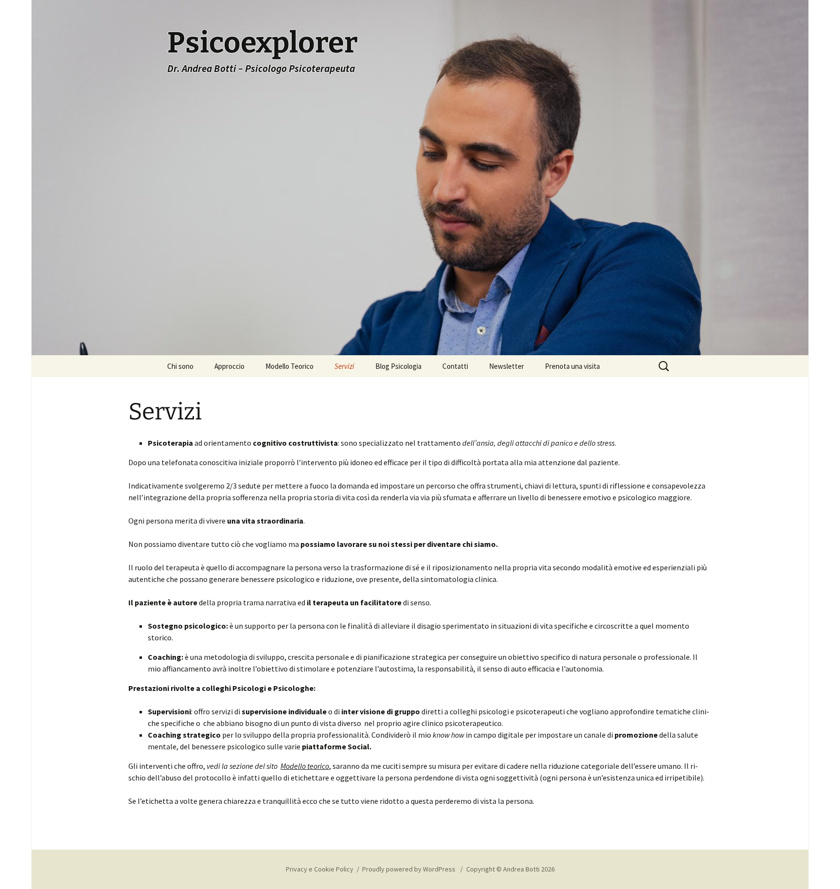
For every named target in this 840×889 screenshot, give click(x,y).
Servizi (344, 366)
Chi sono (180, 366)
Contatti (455, 366)
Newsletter (506, 366)
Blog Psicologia (398, 366)
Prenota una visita (572, 366)
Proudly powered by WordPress (409, 869)
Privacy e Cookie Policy (319, 869)
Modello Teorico (289, 366)
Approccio (229, 366)
